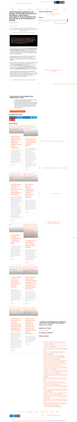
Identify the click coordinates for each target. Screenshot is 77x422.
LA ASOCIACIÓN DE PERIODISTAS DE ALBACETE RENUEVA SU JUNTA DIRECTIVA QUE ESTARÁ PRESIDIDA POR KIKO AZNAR (56, 390)
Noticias (23, 411)
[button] (13, 117)
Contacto (64, 9)
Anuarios (47, 9)
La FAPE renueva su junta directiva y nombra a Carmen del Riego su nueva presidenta (30, 244)
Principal (12, 9)
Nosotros (20, 9)
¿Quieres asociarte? (44, 411)
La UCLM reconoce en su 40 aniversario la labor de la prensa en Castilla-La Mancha (30, 142)
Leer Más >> (27, 169)
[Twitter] (13, 416)
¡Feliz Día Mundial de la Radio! (49, 406)
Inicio (19, 411)
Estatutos (36, 411)
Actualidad (38, 9)
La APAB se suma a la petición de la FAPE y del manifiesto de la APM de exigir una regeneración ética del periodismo (16, 189)
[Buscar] (67, 20)
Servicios (29, 9)
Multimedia (55, 9)
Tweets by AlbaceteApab (43, 330)
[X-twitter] (58, 2)
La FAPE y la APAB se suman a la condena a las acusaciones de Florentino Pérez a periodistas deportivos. (16, 282)
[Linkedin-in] (60, 2)
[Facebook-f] (55, 2)
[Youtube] (63, 2)
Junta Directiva (30, 411)
